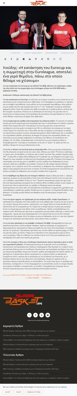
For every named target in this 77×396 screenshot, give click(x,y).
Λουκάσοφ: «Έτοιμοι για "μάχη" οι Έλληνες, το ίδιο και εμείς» (26, 335)
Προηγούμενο (33, 278)
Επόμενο (45, 278)
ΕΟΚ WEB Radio (46, 275)
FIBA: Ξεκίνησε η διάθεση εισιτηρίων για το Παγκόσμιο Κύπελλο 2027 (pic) (31, 349)
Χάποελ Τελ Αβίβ (33, 275)
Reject (19, 392)
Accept (8, 392)
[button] (4, 3)
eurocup (6, 275)
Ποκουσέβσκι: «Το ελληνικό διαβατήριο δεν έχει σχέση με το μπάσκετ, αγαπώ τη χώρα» (36, 340)
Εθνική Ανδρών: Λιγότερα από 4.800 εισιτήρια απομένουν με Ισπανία (29, 331)
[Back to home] (38, 3)
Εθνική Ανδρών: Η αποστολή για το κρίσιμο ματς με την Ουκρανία (28, 344)
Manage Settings (34, 392)
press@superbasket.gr (42, 320)
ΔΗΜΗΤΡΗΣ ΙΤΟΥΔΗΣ (18, 275)
